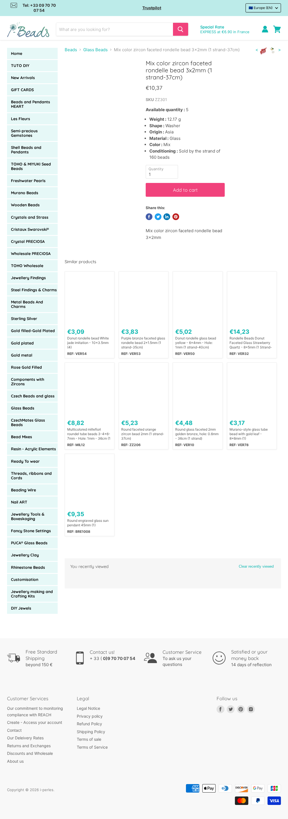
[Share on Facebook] (149, 216)
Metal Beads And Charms (27, 304)
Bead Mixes (21, 436)
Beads (71, 49)
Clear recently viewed (256, 566)
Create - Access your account (34, 722)
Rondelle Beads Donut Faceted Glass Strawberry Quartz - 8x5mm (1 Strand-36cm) (251, 343)
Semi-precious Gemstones (24, 133)
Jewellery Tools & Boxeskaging (27, 516)
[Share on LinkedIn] (166, 216)
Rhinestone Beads (28, 567)
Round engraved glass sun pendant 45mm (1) (88, 522)
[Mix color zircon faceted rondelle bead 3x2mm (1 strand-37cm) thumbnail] (73, 73)
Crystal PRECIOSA (28, 241)
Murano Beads (24, 192)
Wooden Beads (25, 204)
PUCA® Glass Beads (29, 542)
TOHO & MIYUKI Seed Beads (31, 166)
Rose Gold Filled (26, 367)
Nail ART (19, 502)
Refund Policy (89, 723)
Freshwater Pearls (28, 180)
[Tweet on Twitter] (158, 216)
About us (15, 761)
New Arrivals (23, 77)
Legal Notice (88, 708)
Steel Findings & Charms (34, 289)
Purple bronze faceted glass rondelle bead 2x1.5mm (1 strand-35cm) (143, 342)
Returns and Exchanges (29, 745)
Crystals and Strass (29, 217)
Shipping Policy (91, 731)
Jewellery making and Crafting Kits (32, 594)
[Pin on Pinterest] (175, 216)
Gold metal (21, 355)
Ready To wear (25, 461)
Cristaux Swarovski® (30, 229)
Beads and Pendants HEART (30, 104)
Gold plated (22, 343)
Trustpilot (151, 7)
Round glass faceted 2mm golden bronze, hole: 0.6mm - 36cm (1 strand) (197, 433)
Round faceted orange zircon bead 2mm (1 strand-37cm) (142, 433)
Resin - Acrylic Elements (33, 448)
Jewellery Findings (28, 277)
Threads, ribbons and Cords (31, 475)
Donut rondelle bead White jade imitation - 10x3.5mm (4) (88, 342)
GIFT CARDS (22, 89)
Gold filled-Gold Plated (33, 330)
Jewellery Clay (25, 555)
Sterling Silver (24, 318)
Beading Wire (23, 490)
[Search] (180, 29)
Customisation (24, 579)
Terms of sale (89, 739)
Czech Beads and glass (33, 396)
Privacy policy (90, 716)
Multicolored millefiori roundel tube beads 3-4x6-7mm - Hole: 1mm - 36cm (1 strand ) (89, 434)
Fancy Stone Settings (31, 530)
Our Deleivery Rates (25, 737)
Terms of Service (92, 747)
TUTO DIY (20, 65)
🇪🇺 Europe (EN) (261, 8)
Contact (14, 730)
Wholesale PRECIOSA (31, 253)
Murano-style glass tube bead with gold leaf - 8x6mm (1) (249, 433)
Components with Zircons (27, 381)
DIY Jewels (21, 608)
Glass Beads (22, 408)
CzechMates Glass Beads (28, 422)
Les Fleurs (20, 118)
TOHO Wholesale (27, 265)
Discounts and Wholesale (30, 753)
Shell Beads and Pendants (26, 150)
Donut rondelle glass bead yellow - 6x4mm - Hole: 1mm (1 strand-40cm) (195, 342)
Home (16, 53)
